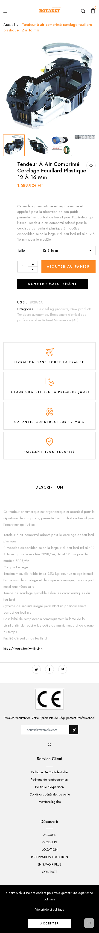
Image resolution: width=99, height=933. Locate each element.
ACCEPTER (49, 923)
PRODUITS (49, 842)
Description (49, 487)
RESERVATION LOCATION (49, 857)
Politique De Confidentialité (49, 772)
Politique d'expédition (49, 787)
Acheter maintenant (52, 283)
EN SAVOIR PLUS (49, 864)
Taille (21, 250)
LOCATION (50, 849)
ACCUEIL (49, 834)
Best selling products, (54, 309)
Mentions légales (50, 801)
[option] (49, 86)
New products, (81, 309)
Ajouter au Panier (68, 266)
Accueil (9, 24)
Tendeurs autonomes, (33, 314)
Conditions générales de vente (49, 794)
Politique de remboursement (49, 779)
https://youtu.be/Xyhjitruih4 (23, 648)
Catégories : (26, 309)
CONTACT (49, 871)
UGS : (22, 302)
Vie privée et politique (49, 909)
